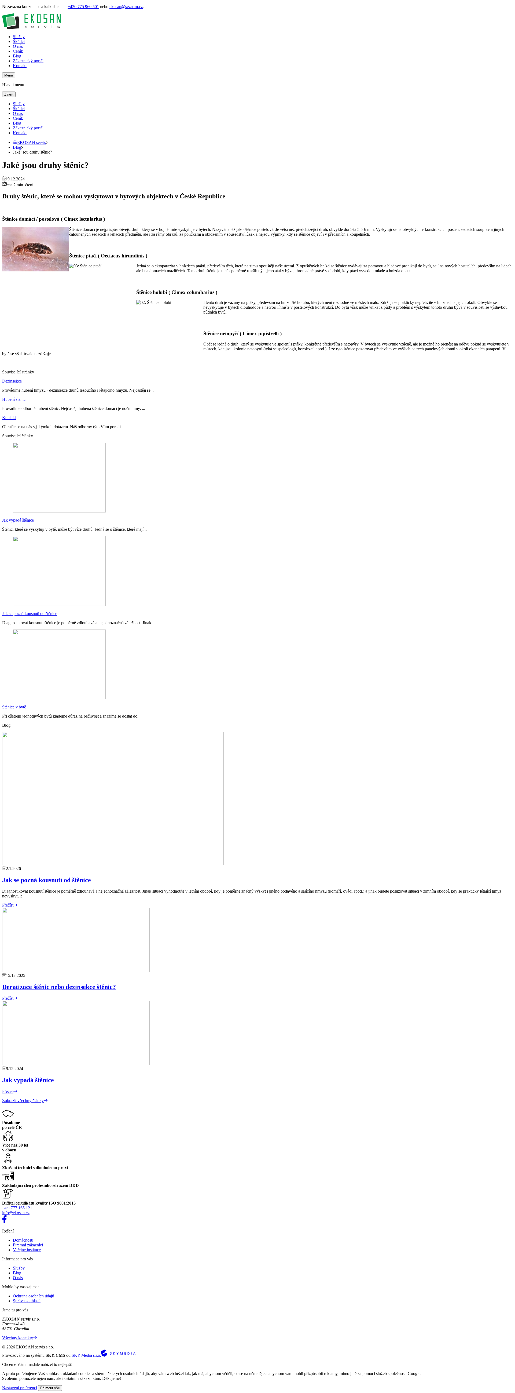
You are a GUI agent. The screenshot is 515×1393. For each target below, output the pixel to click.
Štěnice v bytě (14, 707)
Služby (19, 36)
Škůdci (19, 41)
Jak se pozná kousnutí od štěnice (29, 613)
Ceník (18, 51)
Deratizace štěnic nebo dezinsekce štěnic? (59, 986)
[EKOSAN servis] (31, 27)
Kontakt (20, 65)
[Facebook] (4, 1222)
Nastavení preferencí (19, 1387)
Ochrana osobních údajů (33, 1296)
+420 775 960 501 (83, 6)
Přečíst (7, 905)
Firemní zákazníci (28, 1245)
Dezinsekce (12, 381)
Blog (17, 56)
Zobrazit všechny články (23, 1100)
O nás (18, 46)
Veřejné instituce (27, 1249)
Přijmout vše (50, 1388)
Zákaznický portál (28, 61)
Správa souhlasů (27, 1301)
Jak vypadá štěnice (18, 520)
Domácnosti (23, 1240)
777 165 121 (17, 1208)
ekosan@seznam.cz (126, 6)
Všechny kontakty (17, 1338)
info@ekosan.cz (16, 1212)
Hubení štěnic (13, 399)
